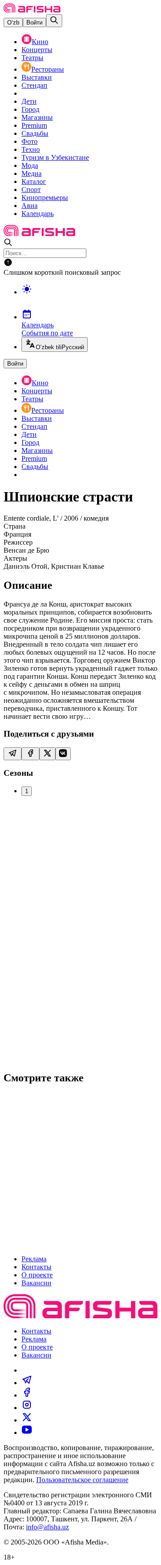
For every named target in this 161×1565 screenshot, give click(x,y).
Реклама (34, 1259)
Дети (29, 101)
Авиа (29, 205)
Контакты (36, 1267)
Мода (29, 165)
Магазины (37, 117)
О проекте (37, 1275)
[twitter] (26, 1420)
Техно (30, 149)
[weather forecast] (89, 298)
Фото (29, 141)
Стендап (34, 85)
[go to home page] (32, 10)
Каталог (33, 181)
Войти (34, 22)
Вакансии (36, 1283)
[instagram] (26, 1407)
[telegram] (26, 1382)
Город (30, 109)
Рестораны (47, 69)
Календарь (37, 213)
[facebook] (26, 1395)
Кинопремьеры (44, 197)
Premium (34, 125)
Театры (32, 57)
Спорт (31, 189)
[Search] (54, 20)
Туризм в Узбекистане (55, 157)
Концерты (36, 49)
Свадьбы (34, 133)
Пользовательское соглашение (82, 1479)
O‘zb (13, 22)
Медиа (31, 173)
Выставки (36, 77)
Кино (40, 41)
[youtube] (26, 1432)
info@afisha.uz (47, 1527)
